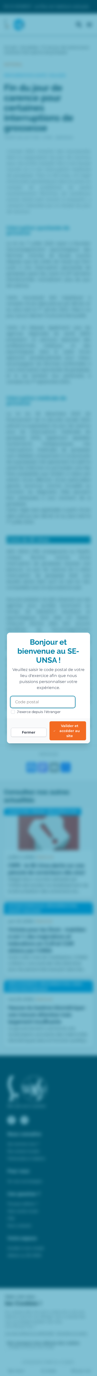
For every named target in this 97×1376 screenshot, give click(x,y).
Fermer (28, 732)
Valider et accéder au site (69, 731)
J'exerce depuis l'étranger (39, 712)
